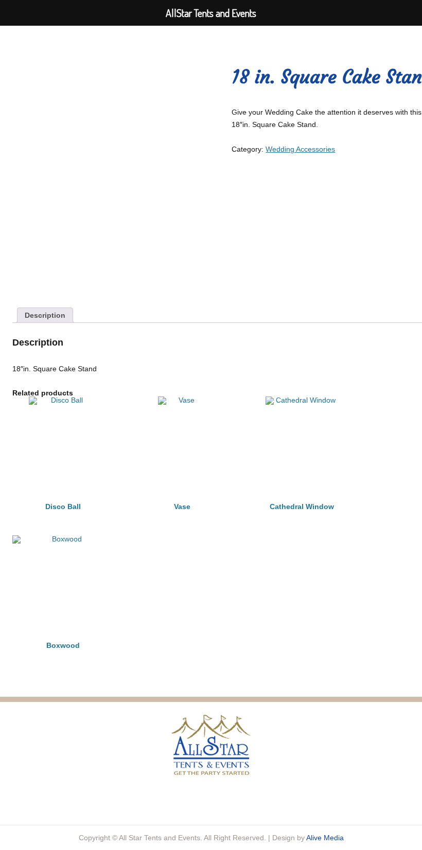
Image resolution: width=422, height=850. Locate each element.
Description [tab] (45, 315)
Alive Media (325, 838)
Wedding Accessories (300, 149)
